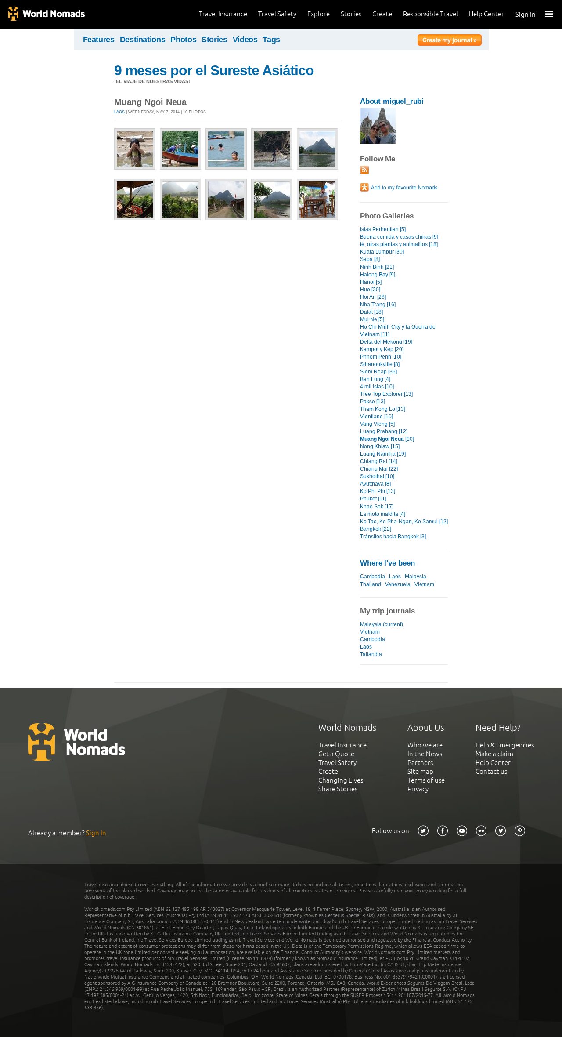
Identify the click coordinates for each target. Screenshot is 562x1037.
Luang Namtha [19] (383, 454)
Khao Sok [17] (376, 507)
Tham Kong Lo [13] (382, 409)
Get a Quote (336, 754)
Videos (245, 39)
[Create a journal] (449, 41)
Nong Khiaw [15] (380, 446)
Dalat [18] (371, 312)
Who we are (425, 745)
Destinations (143, 39)
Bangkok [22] (375, 529)
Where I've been (387, 563)
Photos (183, 39)
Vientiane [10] (376, 416)
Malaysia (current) (381, 624)
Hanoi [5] (371, 282)
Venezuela (398, 584)
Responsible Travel (430, 14)
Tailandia (371, 654)
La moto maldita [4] (382, 514)
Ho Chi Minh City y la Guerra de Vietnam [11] (398, 330)
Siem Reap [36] (378, 372)
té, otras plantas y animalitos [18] (399, 244)
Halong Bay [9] (377, 275)
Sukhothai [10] (377, 476)
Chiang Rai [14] (378, 461)
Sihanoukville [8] (380, 364)
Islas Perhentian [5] (383, 229)
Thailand (370, 584)
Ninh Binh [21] (377, 267)
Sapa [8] (370, 259)
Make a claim (494, 754)
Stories (351, 14)
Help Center (486, 14)
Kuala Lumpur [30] (382, 252)
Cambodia (372, 576)
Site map (420, 771)
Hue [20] (370, 289)
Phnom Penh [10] (380, 357)
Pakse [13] (372, 402)
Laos (119, 112)
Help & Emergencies (505, 745)
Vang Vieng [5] (377, 424)
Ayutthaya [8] (375, 484)
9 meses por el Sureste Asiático (214, 70)
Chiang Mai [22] (379, 469)
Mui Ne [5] (372, 319)
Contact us (491, 771)
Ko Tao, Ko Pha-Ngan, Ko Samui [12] (404, 521)
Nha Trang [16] (378, 304)
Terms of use (426, 780)
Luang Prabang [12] (383, 431)
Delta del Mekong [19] (386, 342)
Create (382, 14)
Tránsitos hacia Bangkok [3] (393, 536)
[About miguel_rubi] (378, 141)
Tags (271, 39)
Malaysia (415, 576)
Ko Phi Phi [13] (377, 491)
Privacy (418, 789)
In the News (424, 754)
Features (99, 39)
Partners (420, 762)
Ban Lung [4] (375, 379)
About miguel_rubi (392, 101)
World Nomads (46, 14)
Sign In (525, 14)
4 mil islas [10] (377, 387)
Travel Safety (277, 14)
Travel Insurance (223, 14)
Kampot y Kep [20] (381, 349)
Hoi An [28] (373, 297)
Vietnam (424, 584)
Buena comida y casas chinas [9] (399, 237)
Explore (318, 14)
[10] (387, 439)
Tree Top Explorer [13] (386, 394)
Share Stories (337, 789)
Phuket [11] (373, 499)
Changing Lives (340, 780)
